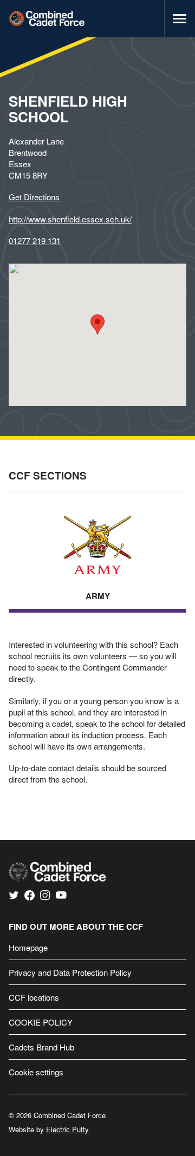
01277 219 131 (35, 240)
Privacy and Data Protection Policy (70, 972)
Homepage (28, 947)
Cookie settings (36, 1072)
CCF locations (34, 997)
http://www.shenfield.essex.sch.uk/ (70, 219)
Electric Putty (67, 1129)
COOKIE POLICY (41, 1022)
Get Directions (34, 196)
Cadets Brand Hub (41, 1047)
